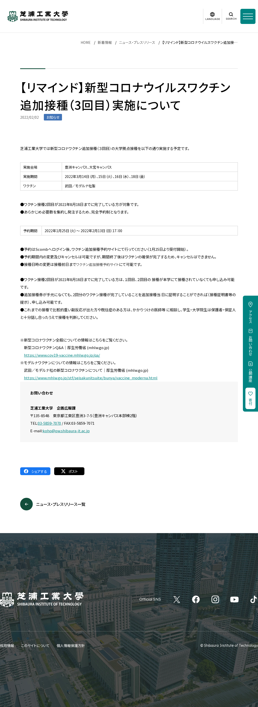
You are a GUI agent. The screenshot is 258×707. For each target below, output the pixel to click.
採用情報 (7, 645)
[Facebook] (195, 599)
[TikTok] (253, 599)
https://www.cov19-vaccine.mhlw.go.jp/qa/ (62, 355)
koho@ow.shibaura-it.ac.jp (66, 430)
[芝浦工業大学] (38, 16)
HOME (86, 42)
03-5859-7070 (49, 423)
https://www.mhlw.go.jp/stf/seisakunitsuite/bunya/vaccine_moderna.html (90, 377)
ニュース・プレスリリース (137, 42)
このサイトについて (35, 645)
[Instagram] (215, 599)
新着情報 (105, 42)
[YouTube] (234, 599)
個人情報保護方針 (71, 645)
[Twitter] (176, 599)
